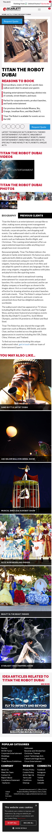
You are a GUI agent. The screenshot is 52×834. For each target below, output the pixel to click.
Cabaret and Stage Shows (34, 759)
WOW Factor (6, 751)
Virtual (4, 759)
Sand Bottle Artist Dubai (14, 407)
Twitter (40, 778)
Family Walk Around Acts (31, 140)
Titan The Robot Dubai (21, 14)
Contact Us (5, 775)
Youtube (40, 780)
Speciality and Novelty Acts (16, 142)
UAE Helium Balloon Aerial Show (18, 459)
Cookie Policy (28, 772)
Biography (9, 215)
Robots (35, 142)
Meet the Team (7, 772)
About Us (5, 770)
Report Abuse (6, 778)
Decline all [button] (28, 823)
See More (45, 684)
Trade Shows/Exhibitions (11, 761)
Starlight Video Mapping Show (17, 666)
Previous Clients (31, 215)
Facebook (41, 770)
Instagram (41, 772)
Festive (4, 748)
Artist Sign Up (28, 775)
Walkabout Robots (28, 137)
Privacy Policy (28, 770)
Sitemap (26, 783)
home (4, 14)
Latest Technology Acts (14, 132)
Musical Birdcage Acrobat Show (18, 511)
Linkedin (40, 783)
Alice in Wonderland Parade (15, 562)
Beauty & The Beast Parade (15, 614)
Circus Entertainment (33, 761)
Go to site (45, 4)
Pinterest (41, 775)
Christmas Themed (32, 753)
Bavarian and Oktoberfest (34, 751)
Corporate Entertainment (11, 753)
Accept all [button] (12, 823)
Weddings (5, 756)
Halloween (28, 748)
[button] (4, 126)
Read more (22, 818)
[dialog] (20, 817)
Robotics (32, 132)
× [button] (36, 805)
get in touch (24, 344)
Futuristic (24, 134)
